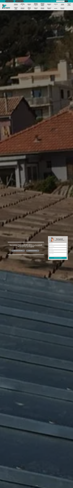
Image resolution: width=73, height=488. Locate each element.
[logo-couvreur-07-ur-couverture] (6, 6)
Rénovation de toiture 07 (49, 4)
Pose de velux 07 (56, 4)
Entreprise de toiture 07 (29, 4)
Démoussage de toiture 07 (42, 8)
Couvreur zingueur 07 (62, 4)
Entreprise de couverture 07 (16, 4)
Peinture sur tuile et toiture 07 (22, 5)
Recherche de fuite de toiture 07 (16, 8)
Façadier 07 (55, 8)
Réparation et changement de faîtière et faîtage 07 (42, 4)
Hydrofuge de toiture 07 (36, 8)
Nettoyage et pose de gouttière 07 (69, 5)
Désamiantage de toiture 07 (62, 8)
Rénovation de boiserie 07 (49, 8)
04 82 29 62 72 (10, 1)
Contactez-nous (32, 250)
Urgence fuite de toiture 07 (22, 8)
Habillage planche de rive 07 (29, 8)
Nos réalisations (18, 250)
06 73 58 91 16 (20, 1)
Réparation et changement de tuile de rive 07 (36, 4)
